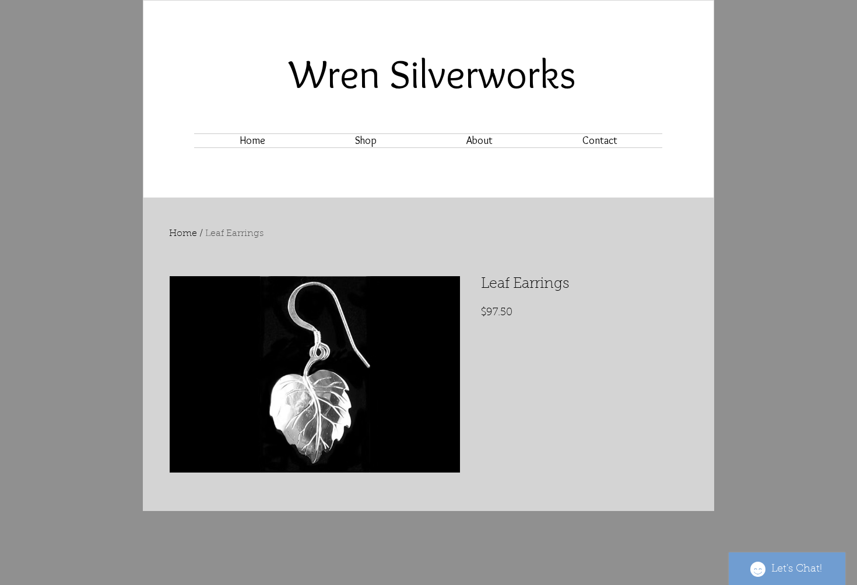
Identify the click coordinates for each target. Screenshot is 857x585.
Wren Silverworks (432, 73)
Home (183, 233)
